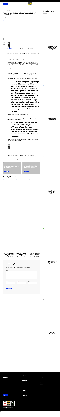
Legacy (4, 6)
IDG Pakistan (20, 156)
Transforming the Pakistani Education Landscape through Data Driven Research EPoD (22, 70)
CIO (24, 164)
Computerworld (5, 10)
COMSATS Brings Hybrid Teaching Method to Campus (17, 59)
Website (29, 281)
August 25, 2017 (5, 17)
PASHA (41, 6)
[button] (21, 258)
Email (18, 281)
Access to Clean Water (11, 155)
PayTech (20, 6)
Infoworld (41, 382)
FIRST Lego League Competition (13, 156)
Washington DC (25, 159)
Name (7, 281)
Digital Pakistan (32, 6)
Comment (7, 270)
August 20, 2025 (36, 256)
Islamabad (25, 156)
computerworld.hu (24, 395)
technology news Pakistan (18, 159)
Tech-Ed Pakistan (11, 159)
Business (24, 6)
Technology (9, 10)
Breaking (17, 155)
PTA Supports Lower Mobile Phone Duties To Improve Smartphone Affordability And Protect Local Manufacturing (52, 334)
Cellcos (16, 6)
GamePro (50, 6)
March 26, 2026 (10, 256)
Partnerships (55, 6)
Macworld (41, 379)
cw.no (22, 385)
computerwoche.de (24, 390)
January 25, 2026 (23, 256)
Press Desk (6, 256)
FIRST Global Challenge (12, 48)
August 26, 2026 (50, 122)
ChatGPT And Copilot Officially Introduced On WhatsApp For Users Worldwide (35, 254)
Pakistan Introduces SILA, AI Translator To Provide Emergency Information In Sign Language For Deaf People (52, 48)
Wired (13, 6)
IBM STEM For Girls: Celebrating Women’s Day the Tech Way (18, 114)
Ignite (28, 6)
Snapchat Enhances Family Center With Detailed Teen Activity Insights (21, 254)
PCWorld (41, 377)
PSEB (37, 6)
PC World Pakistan (35, 156)
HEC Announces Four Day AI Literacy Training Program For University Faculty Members (52, 262)
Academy (8, 6)
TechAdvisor (46, 6)
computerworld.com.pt (25, 380)
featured (25, 155)
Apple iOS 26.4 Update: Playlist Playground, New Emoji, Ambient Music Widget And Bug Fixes (8, 254)
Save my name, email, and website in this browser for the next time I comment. (17, 285)
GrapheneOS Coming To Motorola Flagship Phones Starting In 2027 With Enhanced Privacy (52, 191)
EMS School (21, 155)
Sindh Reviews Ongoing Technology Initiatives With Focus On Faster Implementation (52, 119)
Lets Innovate (29, 156)
